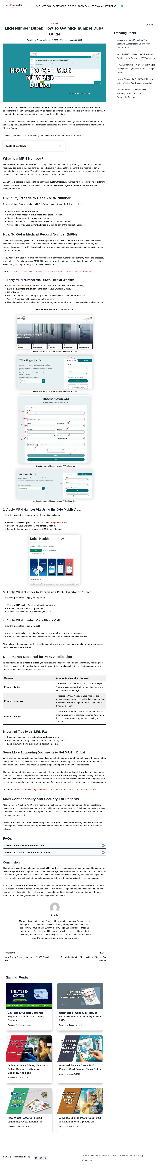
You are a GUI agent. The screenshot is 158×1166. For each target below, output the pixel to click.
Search (149, 24)
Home (37, 6)
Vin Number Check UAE (42, 271)
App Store (42, 522)
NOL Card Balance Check (86, 789)
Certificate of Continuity (22, 271)
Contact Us (87, 1160)
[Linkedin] (41, 1158)
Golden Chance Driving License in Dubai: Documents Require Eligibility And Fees (28, 1069)
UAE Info (46, 6)
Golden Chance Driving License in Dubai (33, 789)
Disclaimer (123, 1155)
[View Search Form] (122, 6)
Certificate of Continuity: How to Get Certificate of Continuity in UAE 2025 (80, 1016)
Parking (72, 6)
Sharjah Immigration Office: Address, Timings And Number (83, 957)
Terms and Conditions (106, 1155)
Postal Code (59, 6)
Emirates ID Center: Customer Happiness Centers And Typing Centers (26, 1016)
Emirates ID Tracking (83, 271)
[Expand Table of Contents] (60, 146)
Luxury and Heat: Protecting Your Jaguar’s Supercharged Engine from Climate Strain (133, 44)
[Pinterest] (45, 1158)
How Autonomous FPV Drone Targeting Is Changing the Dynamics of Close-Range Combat (136, 69)
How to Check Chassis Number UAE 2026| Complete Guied (27, 957)
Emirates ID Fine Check (63, 271)
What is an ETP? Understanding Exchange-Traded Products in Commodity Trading (131, 93)
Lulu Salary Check (62, 789)
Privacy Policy (136, 1155)
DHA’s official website (22, 285)
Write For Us (88, 1155)
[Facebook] (36, 1158)
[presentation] (29, 996)
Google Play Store (58, 522)
